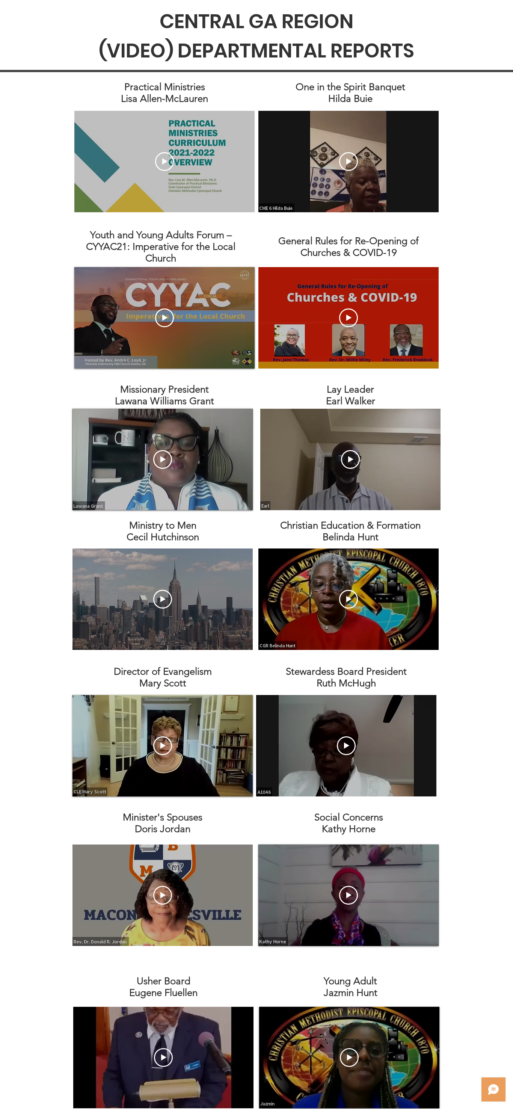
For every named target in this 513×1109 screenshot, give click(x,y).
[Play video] (164, 161)
